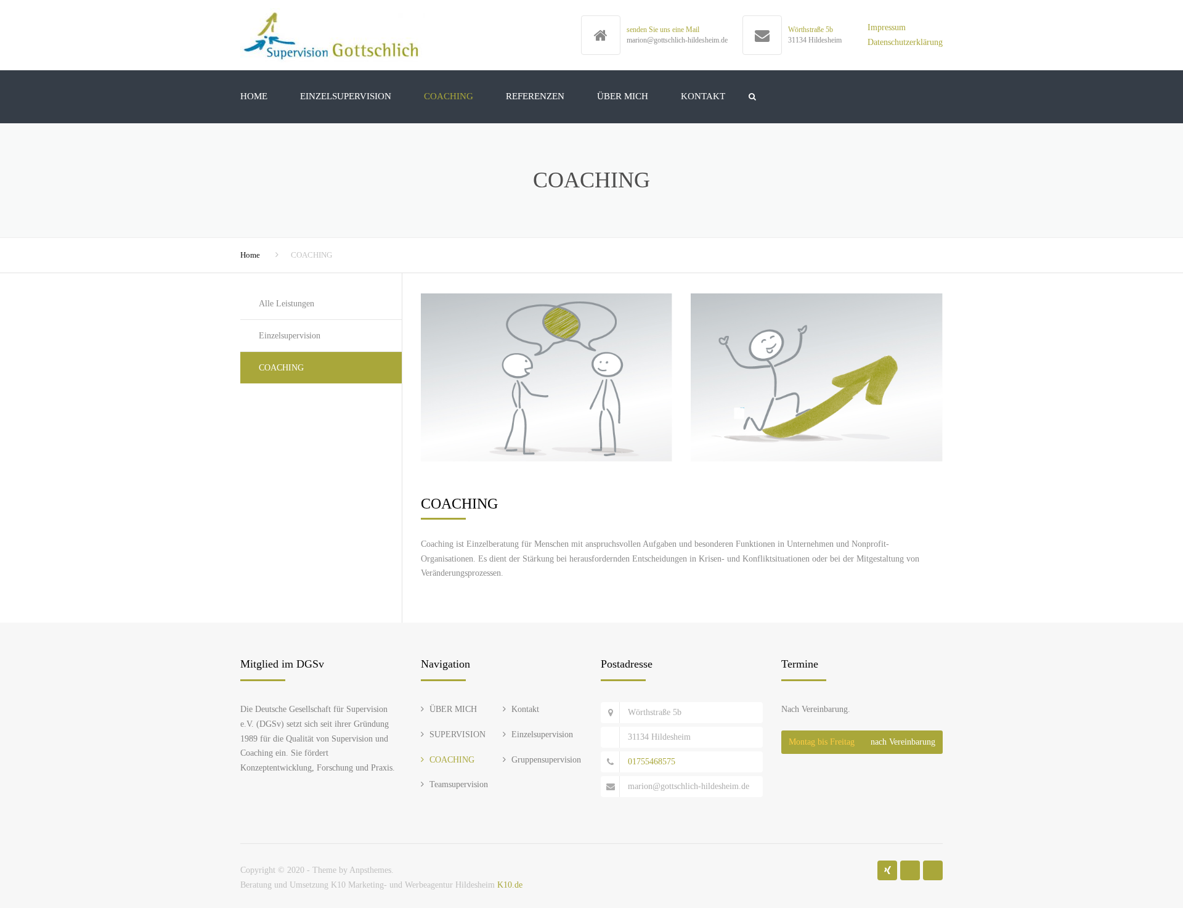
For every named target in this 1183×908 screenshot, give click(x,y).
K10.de (509, 885)
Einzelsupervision (345, 96)
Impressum (887, 27)
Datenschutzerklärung (905, 42)
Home (253, 96)
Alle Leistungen (286, 303)
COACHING (448, 96)
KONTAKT (703, 96)
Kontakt (525, 709)
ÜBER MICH (622, 96)
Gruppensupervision (546, 759)
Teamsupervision (458, 784)
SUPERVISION (457, 734)
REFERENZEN (535, 96)
